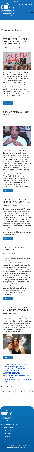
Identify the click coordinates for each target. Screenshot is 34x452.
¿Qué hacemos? (8, 433)
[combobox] (22, 1)
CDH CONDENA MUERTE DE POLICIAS (16, 365)
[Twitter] (22, 5)
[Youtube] (26, 5)
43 (25, 391)
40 (13, 391)
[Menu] (32, 12)
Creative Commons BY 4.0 (19, 447)
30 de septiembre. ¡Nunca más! (14, 367)
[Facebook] (19, 5)
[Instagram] (32, 5)
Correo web (7, 437)
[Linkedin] (29, 5)
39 (10, 391)
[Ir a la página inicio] (3, 391)
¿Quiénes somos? (9, 430)
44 (28, 391)
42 (21, 391)
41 (17, 391)
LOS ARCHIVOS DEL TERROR (13, 373)
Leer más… (8, 103)
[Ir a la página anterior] (6, 391)
